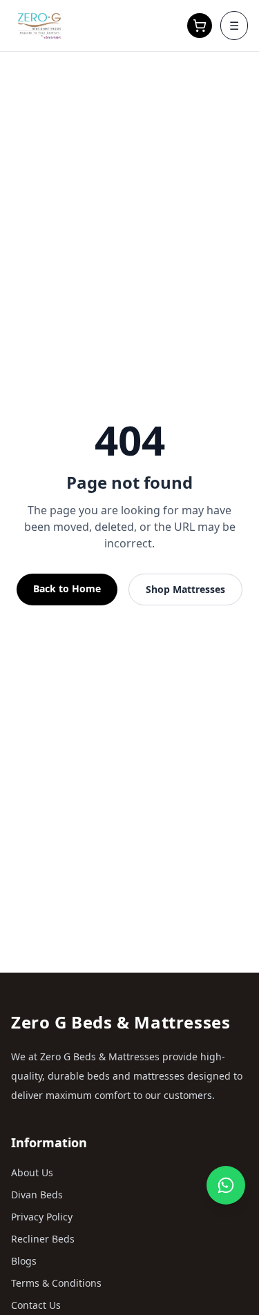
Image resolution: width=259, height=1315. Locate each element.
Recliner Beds (43, 1238)
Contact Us (36, 1305)
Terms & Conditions (56, 1282)
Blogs (24, 1260)
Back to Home (67, 588)
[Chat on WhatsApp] (226, 1185)
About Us (32, 1172)
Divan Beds (37, 1194)
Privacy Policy (42, 1216)
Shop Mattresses (185, 589)
